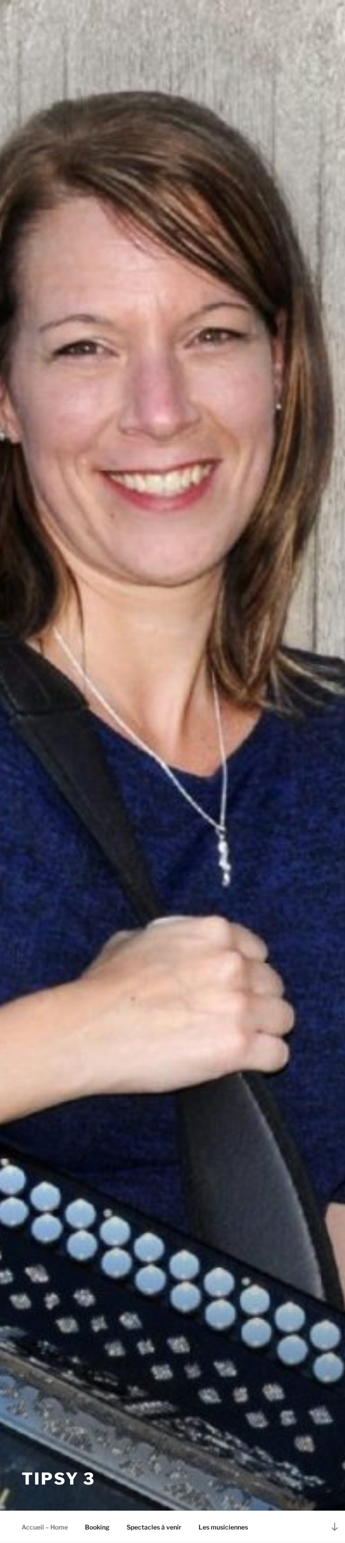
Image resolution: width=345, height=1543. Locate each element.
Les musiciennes (223, 1527)
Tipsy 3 (58, 1479)
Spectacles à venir (154, 1527)
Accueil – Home (45, 1527)
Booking (97, 1527)
